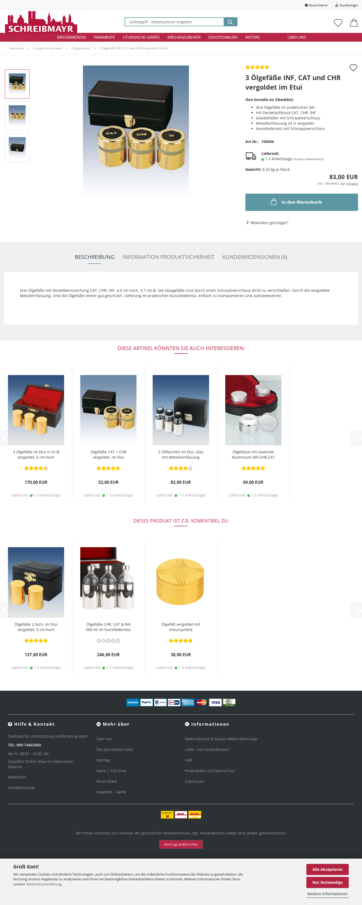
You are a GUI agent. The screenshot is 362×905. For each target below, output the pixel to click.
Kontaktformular (21, 787)
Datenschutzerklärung (43, 884)
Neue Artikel (106, 781)
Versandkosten (212, 833)
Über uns (297, 37)
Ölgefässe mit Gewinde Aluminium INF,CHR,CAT (253, 454)
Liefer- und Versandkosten (207, 749)
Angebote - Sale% (111, 791)
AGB (188, 760)
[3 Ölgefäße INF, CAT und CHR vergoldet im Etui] (136, 131)
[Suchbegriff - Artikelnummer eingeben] (230, 22)
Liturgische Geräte (141, 37)
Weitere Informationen (327, 893)
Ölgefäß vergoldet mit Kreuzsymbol (180, 627)
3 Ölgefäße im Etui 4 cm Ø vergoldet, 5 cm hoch (36, 454)
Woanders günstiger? (269, 222)
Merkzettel (17, 777)
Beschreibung (94, 256)
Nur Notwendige (327, 882)
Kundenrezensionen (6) (254, 256)
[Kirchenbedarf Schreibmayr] (41, 22)
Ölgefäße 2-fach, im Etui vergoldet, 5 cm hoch (36, 627)
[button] (354, 22)
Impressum (194, 781)
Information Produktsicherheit (168, 256)
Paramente (104, 37)
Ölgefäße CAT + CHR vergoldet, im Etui (108, 454)
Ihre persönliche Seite (114, 749)
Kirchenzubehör (183, 37)
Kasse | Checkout (111, 770)
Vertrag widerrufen (181, 844)
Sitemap (103, 760)
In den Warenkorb (301, 202)
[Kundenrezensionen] (257, 68)
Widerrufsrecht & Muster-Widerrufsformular (221, 738)
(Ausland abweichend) (308, 159)
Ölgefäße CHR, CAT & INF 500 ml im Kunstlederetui (108, 627)
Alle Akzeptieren (327, 869)
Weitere (252, 37)
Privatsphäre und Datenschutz (210, 770)
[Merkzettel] (338, 22)
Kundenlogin (348, 5)
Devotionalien (222, 37)
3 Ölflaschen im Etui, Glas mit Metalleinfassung (181, 454)
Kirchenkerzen (71, 37)
